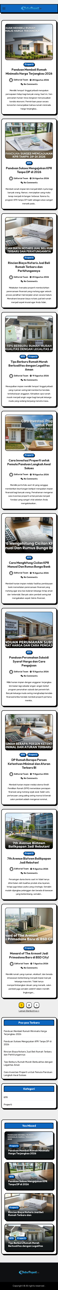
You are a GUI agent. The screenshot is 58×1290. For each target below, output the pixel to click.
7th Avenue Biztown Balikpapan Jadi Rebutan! (29, 860)
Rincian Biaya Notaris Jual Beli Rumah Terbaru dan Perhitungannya (29, 267)
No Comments (31, 84)
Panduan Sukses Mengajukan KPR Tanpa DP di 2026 (29, 170)
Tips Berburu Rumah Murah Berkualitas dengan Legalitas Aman (29, 365)
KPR (29, 163)
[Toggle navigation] (4, 8)
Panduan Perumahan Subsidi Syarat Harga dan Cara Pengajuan (29, 661)
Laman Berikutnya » (29, 1011)
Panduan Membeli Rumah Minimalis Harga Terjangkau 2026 (29, 71)
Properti (29, 64)
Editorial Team (21, 80)
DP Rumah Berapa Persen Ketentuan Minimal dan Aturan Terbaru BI (29, 764)
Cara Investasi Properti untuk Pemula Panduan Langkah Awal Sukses (29, 464)
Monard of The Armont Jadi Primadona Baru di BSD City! (29, 955)
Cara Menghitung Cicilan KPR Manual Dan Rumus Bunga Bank (29, 565)
